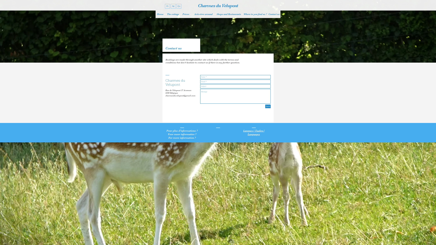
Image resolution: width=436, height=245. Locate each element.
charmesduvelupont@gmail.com (180, 95)
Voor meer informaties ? (182, 134)
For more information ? (182, 137)
